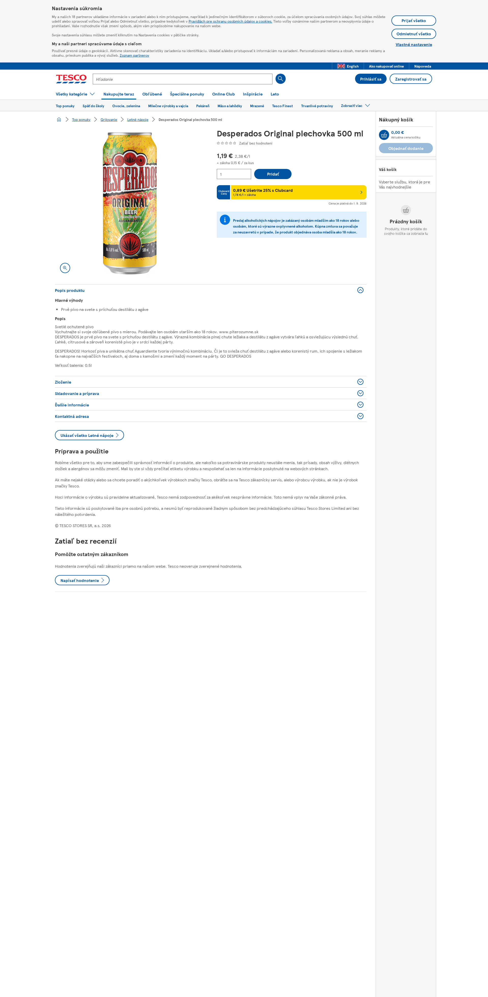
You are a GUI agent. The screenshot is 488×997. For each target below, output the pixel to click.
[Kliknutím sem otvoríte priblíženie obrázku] (65, 268)
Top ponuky (81, 119)
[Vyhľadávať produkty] (281, 79)
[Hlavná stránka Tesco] (71, 79)
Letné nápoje (137, 119)
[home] (59, 119)
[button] (348, 66)
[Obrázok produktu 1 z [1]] (130, 203)
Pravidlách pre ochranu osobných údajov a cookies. (230, 21)
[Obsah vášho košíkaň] (384, 135)
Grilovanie (109, 119)
